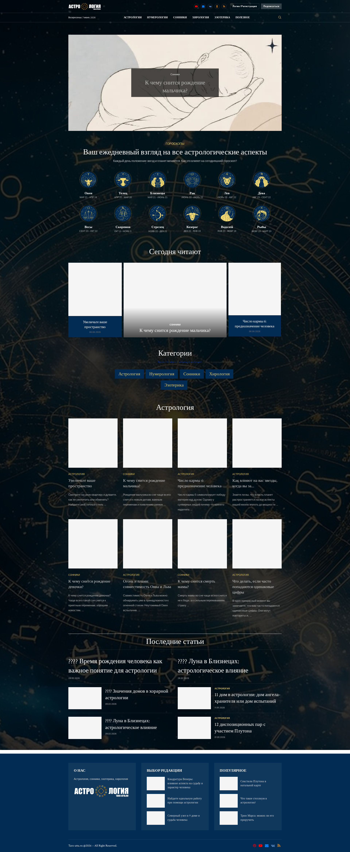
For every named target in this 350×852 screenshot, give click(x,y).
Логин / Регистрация (245, 6)
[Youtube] (196, 6)
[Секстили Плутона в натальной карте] (229, 783)
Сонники (180, 17)
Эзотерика (222, 17)
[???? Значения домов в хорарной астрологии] (85, 698)
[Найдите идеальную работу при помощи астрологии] (156, 800)
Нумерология (157, 17)
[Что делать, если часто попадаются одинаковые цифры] (257, 543)
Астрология (133, 17)
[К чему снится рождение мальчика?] (175, 300)
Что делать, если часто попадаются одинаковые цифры (253, 587)
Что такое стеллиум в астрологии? (253, 801)
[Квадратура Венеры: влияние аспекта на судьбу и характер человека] (156, 783)
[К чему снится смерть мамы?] (202, 543)
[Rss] (224, 6)
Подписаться (271, 6)
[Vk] (210, 6)
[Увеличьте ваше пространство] (95, 300)
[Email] (203, 6)
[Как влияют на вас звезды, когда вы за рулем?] (257, 443)
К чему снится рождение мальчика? (175, 330)
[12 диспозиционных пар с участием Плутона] (194, 728)
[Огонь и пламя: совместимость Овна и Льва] (147, 543)
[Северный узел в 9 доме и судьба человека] (156, 818)
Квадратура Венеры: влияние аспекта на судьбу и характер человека (185, 783)
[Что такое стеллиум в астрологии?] (229, 800)
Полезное (243, 17)
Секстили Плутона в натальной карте (253, 783)
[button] (75, 82)
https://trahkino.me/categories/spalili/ (180, 361)
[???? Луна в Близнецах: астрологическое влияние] (85, 728)
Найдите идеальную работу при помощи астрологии (185, 801)
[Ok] (217, 6)
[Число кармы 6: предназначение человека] (254, 299)
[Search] (280, 17)
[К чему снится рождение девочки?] (93, 543)
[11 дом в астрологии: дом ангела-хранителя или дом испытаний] (194, 698)
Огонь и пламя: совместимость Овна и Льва (147, 584)
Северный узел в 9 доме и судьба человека (184, 818)
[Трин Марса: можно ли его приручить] (229, 818)
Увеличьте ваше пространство (95, 324)
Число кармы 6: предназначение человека (254, 324)
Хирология (200, 17)
